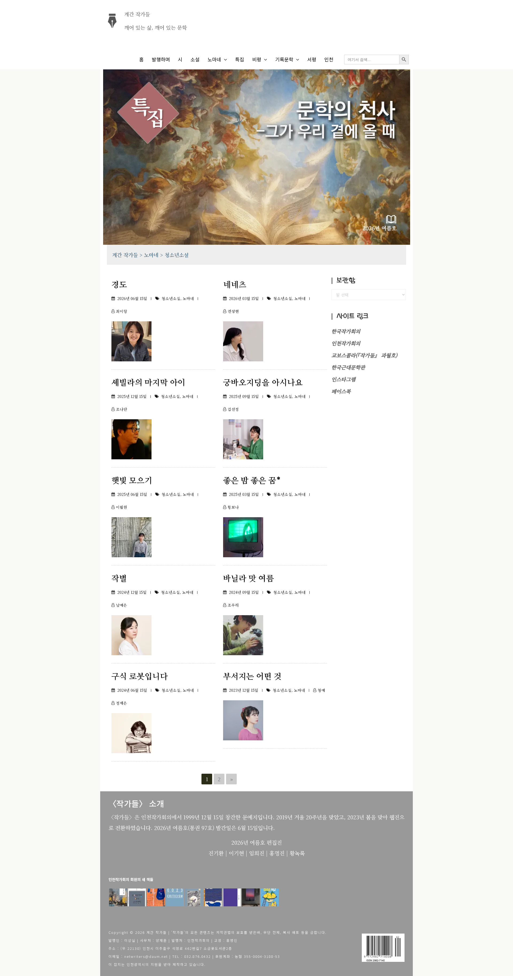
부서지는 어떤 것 (252, 677)
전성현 (233, 311)
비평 (256, 59)
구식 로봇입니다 (139, 677)
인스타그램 (343, 379)
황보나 (233, 507)
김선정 (233, 409)
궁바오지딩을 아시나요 (263, 383)
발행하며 (161, 59)
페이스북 (341, 391)
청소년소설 (171, 298)
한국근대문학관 (348, 367)
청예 (321, 690)
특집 (239, 59)
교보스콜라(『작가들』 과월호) (364, 355)
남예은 (121, 605)
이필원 (121, 507)
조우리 (233, 605)
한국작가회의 (345, 331)
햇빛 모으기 (131, 481)
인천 (328, 59)
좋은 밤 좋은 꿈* (252, 481)
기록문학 (284, 59)
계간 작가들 (137, 14)
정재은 (121, 703)
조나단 (121, 409)
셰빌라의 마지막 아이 (148, 383)
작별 (119, 579)
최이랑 (121, 311)
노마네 (214, 59)
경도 (119, 285)
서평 (311, 59)
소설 (195, 59)
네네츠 (234, 285)
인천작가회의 (345, 343)
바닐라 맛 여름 (248, 579)
